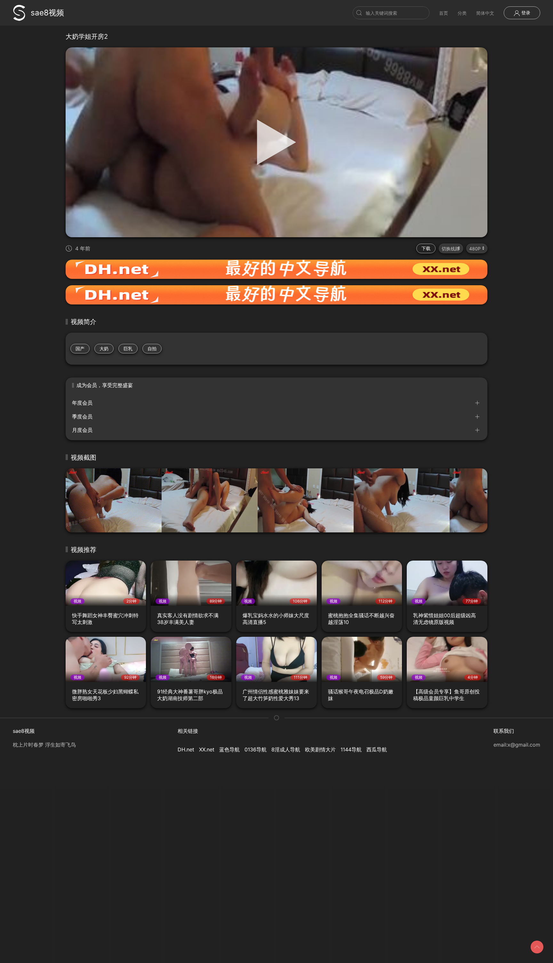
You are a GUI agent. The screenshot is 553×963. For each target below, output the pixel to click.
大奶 (104, 348)
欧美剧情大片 (320, 749)
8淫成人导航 (285, 749)
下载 (425, 248)
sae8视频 (47, 12)
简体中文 (485, 13)
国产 (80, 348)
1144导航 (351, 749)
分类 (462, 13)
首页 (443, 13)
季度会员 (82, 416)
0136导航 (255, 749)
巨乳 (128, 348)
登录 (525, 12)
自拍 (152, 348)
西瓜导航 (376, 749)
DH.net (186, 749)
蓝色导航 (229, 749)
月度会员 (82, 430)
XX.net (206, 749)
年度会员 (82, 403)
